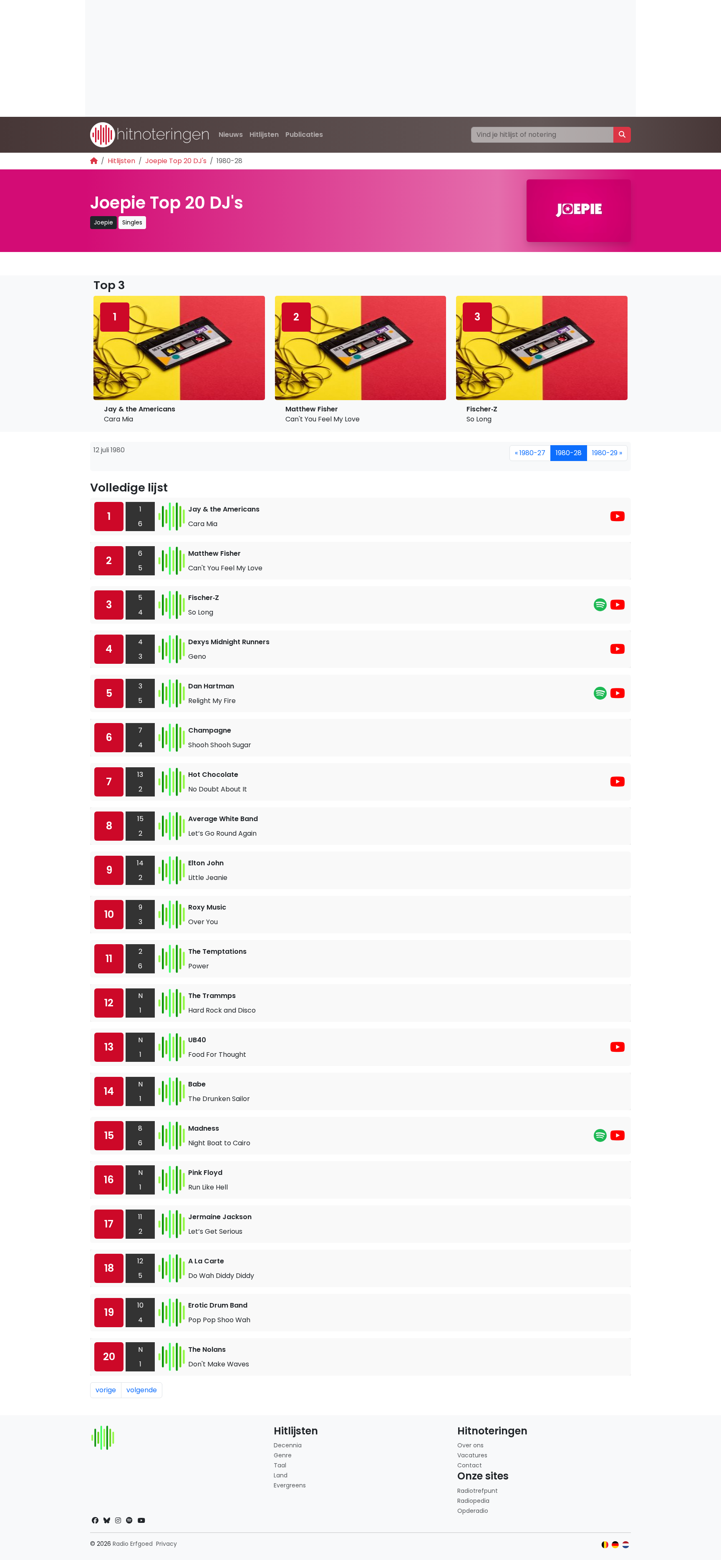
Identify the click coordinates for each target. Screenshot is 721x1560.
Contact (469, 1465)
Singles (132, 222)
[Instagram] (118, 1520)
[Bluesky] (107, 1520)
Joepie (103, 222)
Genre (283, 1455)
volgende (141, 1390)
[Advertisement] (335, 58)
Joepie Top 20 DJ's (176, 161)
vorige (106, 1390)
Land (280, 1475)
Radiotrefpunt (477, 1491)
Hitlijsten (264, 134)
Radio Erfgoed (133, 1544)
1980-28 (569, 453)
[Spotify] (600, 607)
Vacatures (472, 1455)
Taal (280, 1465)
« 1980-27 (530, 453)
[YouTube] (617, 518)
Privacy (166, 1544)
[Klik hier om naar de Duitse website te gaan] (615, 1544)
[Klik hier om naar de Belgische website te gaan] (605, 1544)
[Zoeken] (622, 135)
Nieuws (231, 134)
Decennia (288, 1445)
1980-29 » (607, 453)
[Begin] (94, 161)
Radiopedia (473, 1501)
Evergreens (290, 1485)
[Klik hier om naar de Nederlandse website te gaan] (625, 1544)
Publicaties (304, 134)
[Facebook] (95, 1520)
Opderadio (472, 1511)
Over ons (470, 1445)
